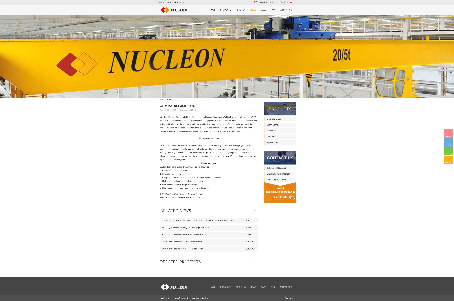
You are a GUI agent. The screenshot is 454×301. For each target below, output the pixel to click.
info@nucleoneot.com (265, 2)
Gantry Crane (272, 125)
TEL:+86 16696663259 (276, 168)
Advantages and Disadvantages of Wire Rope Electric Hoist (187, 228)
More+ (255, 211)
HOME (213, 10)
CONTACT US (285, 10)
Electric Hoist (272, 131)
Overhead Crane (274, 119)
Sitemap (289, 298)
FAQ (273, 10)
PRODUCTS (225, 10)
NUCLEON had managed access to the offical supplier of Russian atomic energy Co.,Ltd (199, 220)
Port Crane (271, 137)
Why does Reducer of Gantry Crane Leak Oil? (185, 198)
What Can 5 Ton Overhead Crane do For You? (184, 194)
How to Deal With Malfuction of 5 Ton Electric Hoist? (184, 235)
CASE (263, 10)
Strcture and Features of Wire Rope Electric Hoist (182, 249)
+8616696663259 (282, 2)
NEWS (253, 10)
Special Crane (273, 143)
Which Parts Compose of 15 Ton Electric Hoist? (182, 242)
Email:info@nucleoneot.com (278, 174)
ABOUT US (241, 10)
